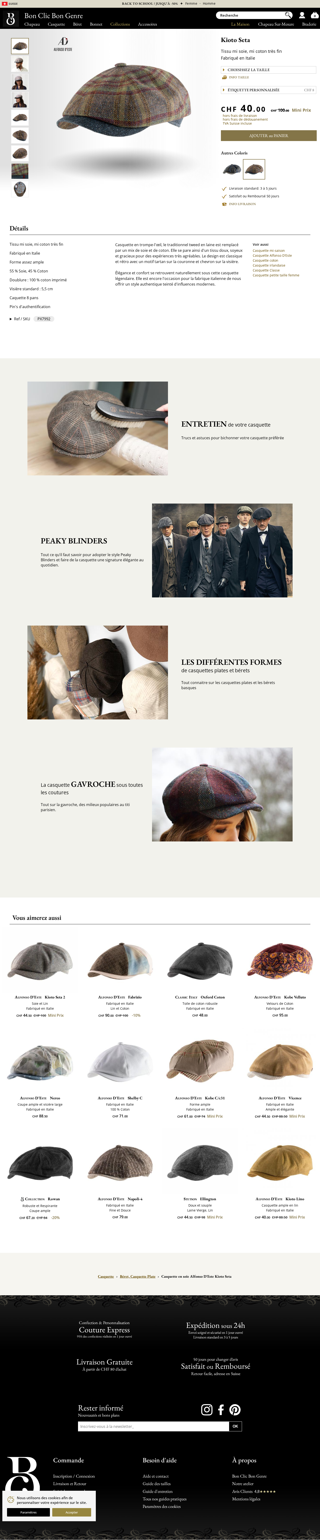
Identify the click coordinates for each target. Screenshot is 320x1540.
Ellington (200, 1198)
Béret (77, 24)
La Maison (240, 24)
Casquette (56, 24)
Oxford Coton (200, 997)
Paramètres (28, 1512)
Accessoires (147, 24)
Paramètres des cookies (162, 1506)
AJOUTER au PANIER (268, 135)
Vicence (280, 1098)
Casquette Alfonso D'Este (272, 255)
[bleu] (232, 169)
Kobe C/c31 (200, 1098)
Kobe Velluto (280, 997)
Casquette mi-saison (269, 250)
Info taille (239, 77)
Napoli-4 (120, 1198)
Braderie (309, 24)
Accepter (72, 1512)
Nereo (40, 1098)
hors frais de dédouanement (245, 119)
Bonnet (96, 24)
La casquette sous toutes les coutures (92, 787)
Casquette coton (265, 260)
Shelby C (120, 1098)
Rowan (42, 1198)
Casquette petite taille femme (276, 275)
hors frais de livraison (240, 115)
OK (235, 1427)
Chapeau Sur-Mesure (276, 24)
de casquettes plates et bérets (231, 665)
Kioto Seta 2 (40, 997)
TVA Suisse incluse (237, 123)
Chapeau (32, 24)
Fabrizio (120, 997)
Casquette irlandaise (269, 265)
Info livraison (242, 204)
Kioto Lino (280, 1198)
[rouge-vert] (254, 169)
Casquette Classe (266, 270)
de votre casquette (226, 424)
